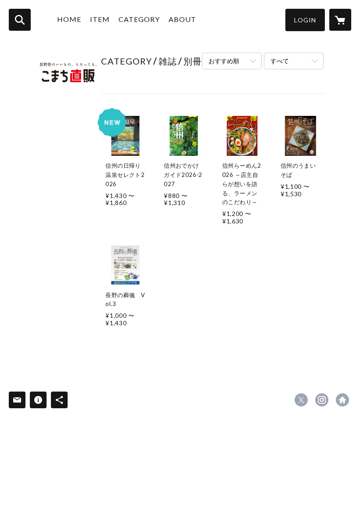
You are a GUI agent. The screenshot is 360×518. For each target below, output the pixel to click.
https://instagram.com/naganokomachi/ (321, 399)
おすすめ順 (224, 61)
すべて (279, 61)
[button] (305, 20)
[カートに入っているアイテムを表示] (340, 20)
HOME (69, 19)
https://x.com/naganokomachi (301, 399)
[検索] (20, 20)
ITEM (100, 19)
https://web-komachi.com (342, 399)
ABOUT (182, 19)
